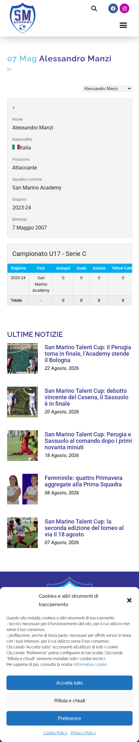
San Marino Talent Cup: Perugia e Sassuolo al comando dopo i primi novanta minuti (88, 441)
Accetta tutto (69, 683)
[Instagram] (124, 8)
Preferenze (69, 718)
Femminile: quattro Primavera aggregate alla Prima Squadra (84, 481)
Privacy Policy (83, 733)
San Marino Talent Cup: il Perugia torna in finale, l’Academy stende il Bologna (88, 353)
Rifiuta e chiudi (69, 700)
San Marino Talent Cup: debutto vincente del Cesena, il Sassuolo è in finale (86, 397)
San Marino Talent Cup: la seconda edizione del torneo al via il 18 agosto (84, 528)
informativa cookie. (90, 664)
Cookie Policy (55, 733)
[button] (129, 600)
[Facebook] (113, 8)
